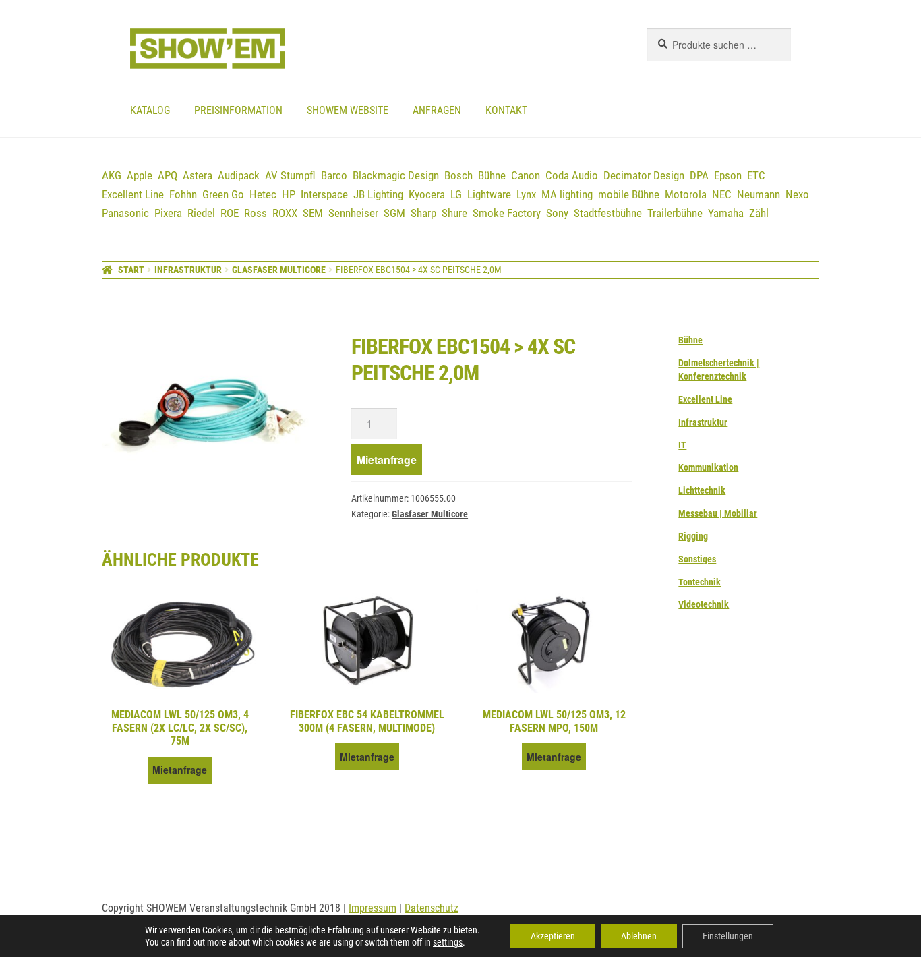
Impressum (372, 908)
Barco (334, 175)
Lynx (526, 194)
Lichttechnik (701, 490)
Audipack (239, 175)
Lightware (489, 194)
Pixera (168, 213)
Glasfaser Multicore (279, 269)
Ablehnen (639, 936)
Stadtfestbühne (608, 213)
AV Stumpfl (290, 175)
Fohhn (183, 194)
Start (131, 269)
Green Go (223, 194)
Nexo (797, 194)
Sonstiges (697, 559)
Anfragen (437, 110)
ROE (229, 213)
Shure (454, 213)
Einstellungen (728, 936)
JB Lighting (378, 194)
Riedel (201, 213)
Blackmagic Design (396, 175)
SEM (313, 213)
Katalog (150, 110)
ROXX (284, 213)
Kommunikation (708, 467)
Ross (255, 213)
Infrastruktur (188, 269)
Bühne (492, 175)
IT (682, 445)
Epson (728, 175)
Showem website (347, 110)
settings (448, 942)
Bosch (458, 175)
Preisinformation (238, 110)
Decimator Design (643, 175)
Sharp (423, 213)
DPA (699, 175)
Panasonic (125, 213)
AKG (111, 175)
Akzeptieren (553, 936)
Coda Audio (571, 175)
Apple (139, 175)
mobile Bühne (628, 194)
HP (288, 194)
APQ (167, 175)
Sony (557, 213)
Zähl (759, 213)
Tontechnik (699, 582)
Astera (197, 175)
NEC (722, 194)
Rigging (693, 536)
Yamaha (726, 213)
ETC (756, 175)
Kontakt (506, 110)
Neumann (758, 194)
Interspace (324, 194)
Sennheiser (353, 213)
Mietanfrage (387, 459)
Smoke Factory (507, 213)
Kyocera (427, 194)
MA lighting (567, 194)
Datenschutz (431, 908)
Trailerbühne (675, 213)
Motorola (686, 194)
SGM (394, 213)
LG (456, 194)
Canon (525, 175)
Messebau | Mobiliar (717, 513)
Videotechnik (703, 604)
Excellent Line (133, 194)
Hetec (262, 194)
